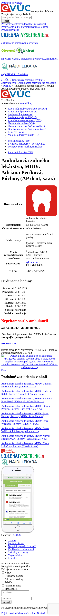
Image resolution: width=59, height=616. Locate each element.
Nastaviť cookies (46, 613)
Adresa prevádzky (14, 579)
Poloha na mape (13, 585)
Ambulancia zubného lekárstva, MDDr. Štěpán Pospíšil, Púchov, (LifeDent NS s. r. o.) (25, 407)
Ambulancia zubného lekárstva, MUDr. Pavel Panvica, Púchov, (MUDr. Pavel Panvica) (25, 415)
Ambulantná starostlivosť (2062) (24, 120)
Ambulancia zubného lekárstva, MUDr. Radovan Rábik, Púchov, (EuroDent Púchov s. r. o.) (26, 392)
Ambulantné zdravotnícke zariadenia (37, 82)
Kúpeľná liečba (16, 132)
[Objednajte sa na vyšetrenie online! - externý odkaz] (22, 457)
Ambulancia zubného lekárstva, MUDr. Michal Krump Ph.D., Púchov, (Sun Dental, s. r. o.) (25, 437)
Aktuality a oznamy (18, 552)
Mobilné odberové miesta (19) (23, 135)
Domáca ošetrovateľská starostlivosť (27, 129)
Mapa (3, 370)
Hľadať (6, 21)
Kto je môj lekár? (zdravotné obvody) (27, 108)
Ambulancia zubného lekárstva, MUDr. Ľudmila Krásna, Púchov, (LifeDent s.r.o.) (26, 385)
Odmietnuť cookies (26, 613)
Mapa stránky (15, 555)
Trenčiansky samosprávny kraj (27, 80)
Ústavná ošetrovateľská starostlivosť (26, 126)
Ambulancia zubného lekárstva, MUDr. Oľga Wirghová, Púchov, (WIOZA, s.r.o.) (24, 422)
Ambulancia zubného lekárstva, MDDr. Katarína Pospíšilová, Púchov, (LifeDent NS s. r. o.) (26, 400)
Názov (8, 572)
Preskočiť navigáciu (11, 2)
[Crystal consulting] (8, 452)
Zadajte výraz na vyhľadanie (16, 14)
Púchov (7, 85)
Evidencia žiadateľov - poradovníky (26, 143)
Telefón (8, 582)
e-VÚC (5, 80)
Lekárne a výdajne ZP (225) (22, 117)
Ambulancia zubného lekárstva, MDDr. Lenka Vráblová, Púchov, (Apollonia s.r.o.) (25, 430)
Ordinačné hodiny (14, 575)
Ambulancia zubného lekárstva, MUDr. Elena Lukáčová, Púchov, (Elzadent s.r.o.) (25, 445)
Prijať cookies (8, 613)
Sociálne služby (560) (19, 140)
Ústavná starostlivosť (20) (21, 123)
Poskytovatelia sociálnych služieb (25, 146)
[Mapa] (29, 361)
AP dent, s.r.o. (33, 262)
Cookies (12, 540)
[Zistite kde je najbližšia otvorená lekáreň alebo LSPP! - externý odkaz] (17, 532)
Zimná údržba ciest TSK (20, 152)
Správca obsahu (16, 543)
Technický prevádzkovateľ (22, 546)
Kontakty (13, 558)
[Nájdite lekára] (19, 464)
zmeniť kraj (26, 103)
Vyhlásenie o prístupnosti (21, 549)
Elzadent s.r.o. (9, 343)
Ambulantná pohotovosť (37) (23, 111)
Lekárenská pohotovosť (20, 114)
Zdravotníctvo (8, 82)
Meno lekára (11, 588)
